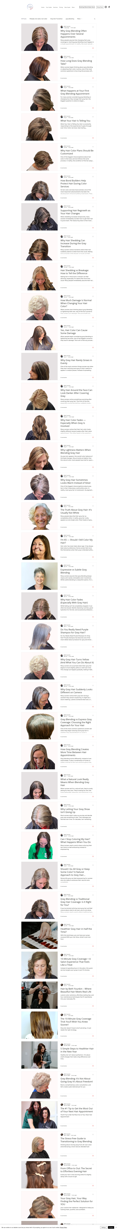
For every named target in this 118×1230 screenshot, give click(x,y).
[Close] (116, 1227)
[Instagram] (105, 7)
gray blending (70, 19)
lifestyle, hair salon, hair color (38, 19)
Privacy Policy (63, 1227)
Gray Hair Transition (56, 19)
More (78, 19)
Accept (111, 1227)
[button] (94, 19)
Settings (104, 1227)
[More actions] (93, 27)
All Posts (23, 19)
